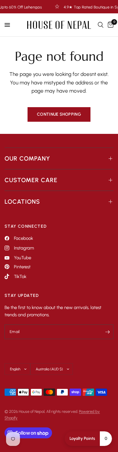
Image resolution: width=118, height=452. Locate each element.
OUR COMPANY (27, 158)
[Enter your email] (107, 332)
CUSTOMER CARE (31, 180)
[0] (109, 24)
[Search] (101, 24)
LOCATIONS (22, 201)
